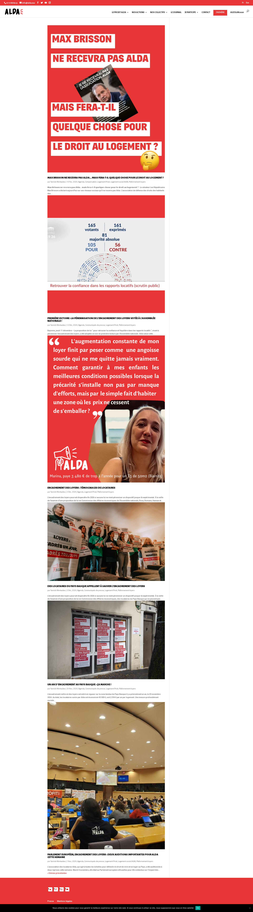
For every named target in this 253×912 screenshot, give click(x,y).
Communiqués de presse (95, 325)
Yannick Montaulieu (57, 181)
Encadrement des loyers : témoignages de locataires (81, 487)
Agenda (81, 181)
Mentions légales (64, 901)
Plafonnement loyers (137, 181)
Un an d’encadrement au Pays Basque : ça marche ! (79, 684)
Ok (198, 908)
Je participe (190, 12)
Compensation (91, 181)
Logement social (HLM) (119, 181)
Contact (206, 12)
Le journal (176, 12)
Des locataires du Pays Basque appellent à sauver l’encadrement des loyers (96, 586)
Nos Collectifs (157, 12)
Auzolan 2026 (237, 12)
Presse (50, 901)
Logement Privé (103, 181)
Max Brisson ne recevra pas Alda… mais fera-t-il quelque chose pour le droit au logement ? (105, 177)
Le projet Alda (119, 12)
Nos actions (138, 12)
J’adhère (220, 12)
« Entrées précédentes (57, 873)
